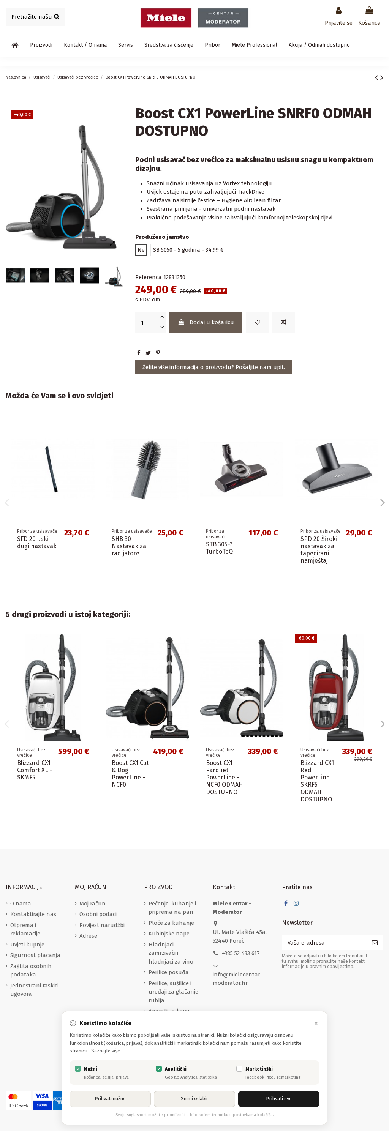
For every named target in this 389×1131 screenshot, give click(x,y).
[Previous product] (377, 78)
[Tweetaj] (148, 353)
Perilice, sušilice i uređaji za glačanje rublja (173, 992)
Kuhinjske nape (169, 933)
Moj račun (92, 903)
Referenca (148, 277)
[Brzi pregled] (89, 455)
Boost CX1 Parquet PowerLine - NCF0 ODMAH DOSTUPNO (224, 777)
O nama (20, 903)
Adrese (88, 935)
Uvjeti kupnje (27, 944)
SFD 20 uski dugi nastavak (37, 542)
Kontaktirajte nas (33, 914)
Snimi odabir (194, 1098)
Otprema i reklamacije (25, 929)
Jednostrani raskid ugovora (34, 990)
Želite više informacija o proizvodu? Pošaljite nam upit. (213, 367)
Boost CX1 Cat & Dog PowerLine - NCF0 (130, 774)
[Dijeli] (139, 353)
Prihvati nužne (110, 1098)
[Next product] (381, 78)
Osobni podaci (98, 914)
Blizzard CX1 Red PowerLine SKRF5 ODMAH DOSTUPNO (317, 781)
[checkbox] (78, 1069)
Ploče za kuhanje (171, 923)
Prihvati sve (279, 1098)
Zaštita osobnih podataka (31, 970)
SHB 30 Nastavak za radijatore (129, 546)
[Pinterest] (158, 353)
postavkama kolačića (253, 1114)
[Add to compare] (283, 322)
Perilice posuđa (169, 972)
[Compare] (89, 441)
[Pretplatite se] (374, 943)
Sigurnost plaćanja (35, 955)
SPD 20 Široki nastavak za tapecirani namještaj (318, 550)
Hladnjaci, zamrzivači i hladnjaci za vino (171, 953)
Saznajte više (105, 1051)
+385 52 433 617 (241, 953)
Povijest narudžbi (102, 925)
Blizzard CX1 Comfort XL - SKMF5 (34, 770)
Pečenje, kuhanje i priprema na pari (172, 908)
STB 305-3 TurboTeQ (219, 548)
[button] (41, 45)
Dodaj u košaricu (212, 322)
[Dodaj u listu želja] (257, 322)
